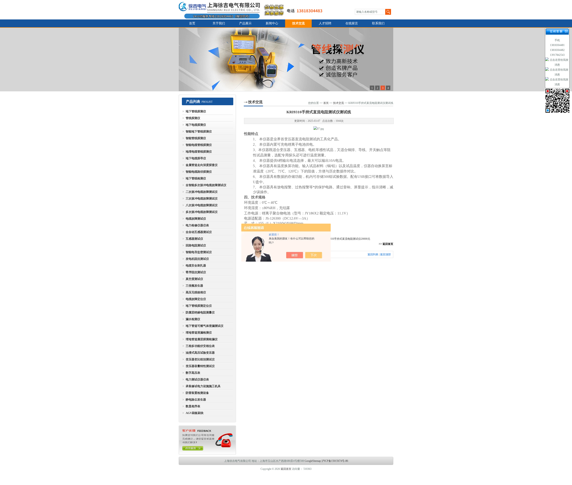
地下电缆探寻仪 (196, 158)
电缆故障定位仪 (196, 299)
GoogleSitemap (313, 460)
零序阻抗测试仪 (196, 272)
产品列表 (193, 101)
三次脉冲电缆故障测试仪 (202, 198)
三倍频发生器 (194, 285)
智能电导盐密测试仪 (199, 252)
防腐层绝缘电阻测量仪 (200, 312)
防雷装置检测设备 (197, 393)
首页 (192, 23)
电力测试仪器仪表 (197, 379)
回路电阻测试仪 (196, 245)
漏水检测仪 (193, 319)
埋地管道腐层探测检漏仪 (202, 339)
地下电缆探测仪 (196, 124)
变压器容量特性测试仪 (200, 366)
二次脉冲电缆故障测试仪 (202, 191)
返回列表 (373, 254)
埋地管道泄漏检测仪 (199, 332)
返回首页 (286, 468)
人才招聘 (325, 23)
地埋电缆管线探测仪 (199, 151)
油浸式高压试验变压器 (200, 352)
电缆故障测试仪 (196, 218)
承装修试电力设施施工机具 (203, 386)
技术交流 (298, 23)
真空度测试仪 (194, 279)
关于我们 (218, 23)
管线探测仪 (193, 118)
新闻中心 (272, 23)
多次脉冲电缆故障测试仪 (202, 212)
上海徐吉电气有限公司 (253, 9)
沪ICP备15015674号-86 (335, 460)
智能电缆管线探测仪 (199, 145)
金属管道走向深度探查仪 (202, 165)
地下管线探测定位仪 (199, 305)
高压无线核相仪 (196, 292)
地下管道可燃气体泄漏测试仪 (204, 326)
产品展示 (245, 23)
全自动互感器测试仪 (199, 232)
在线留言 (351, 23)
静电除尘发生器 (196, 399)
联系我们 (378, 23)
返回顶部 (385, 254)
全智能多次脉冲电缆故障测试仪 (206, 185)
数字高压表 (193, 372)
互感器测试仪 (194, 238)
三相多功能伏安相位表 (200, 346)
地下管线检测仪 (196, 178)
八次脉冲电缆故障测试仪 (202, 205)
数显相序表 (193, 406)
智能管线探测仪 (196, 138)
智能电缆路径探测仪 (199, 171)
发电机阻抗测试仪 (197, 258)
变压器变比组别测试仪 (200, 359)
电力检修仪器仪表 (197, 225)
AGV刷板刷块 (195, 413)
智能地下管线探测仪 (199, 131)
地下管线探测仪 (196, 111)
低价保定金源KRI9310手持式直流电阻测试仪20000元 (339, 238)
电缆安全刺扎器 (196, 265)
